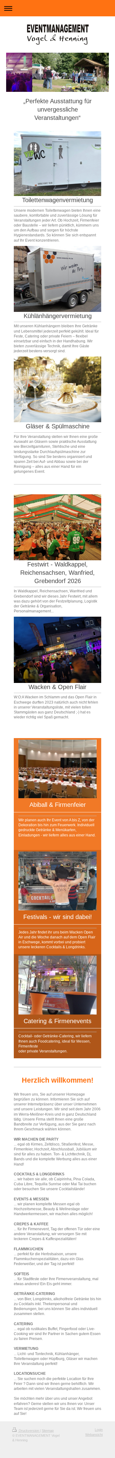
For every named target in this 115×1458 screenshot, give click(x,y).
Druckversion (29, 1430)
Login (99, 1429)
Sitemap (48, 1430)
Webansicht (94, 1434)
